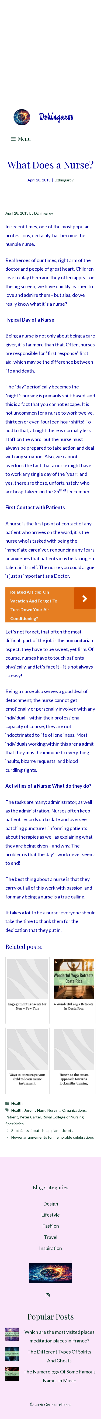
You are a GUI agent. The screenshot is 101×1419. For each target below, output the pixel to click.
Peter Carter (30, 1117)
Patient (11, 1117)
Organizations (74, 1110)
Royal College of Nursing (63, 1117)
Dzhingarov (64, 180)
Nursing (54, 1110)
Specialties (14, 1123)
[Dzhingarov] (43, 117)
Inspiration (50, 1248)
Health (17, 1103)
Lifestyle (50, 1215)
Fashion (50, 1226)
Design (50, 1204)
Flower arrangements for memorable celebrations (52, 1137)
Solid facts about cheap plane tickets (42, 1130)
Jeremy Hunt (35, 1110)
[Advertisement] (50, 53)
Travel (50, 1237)
